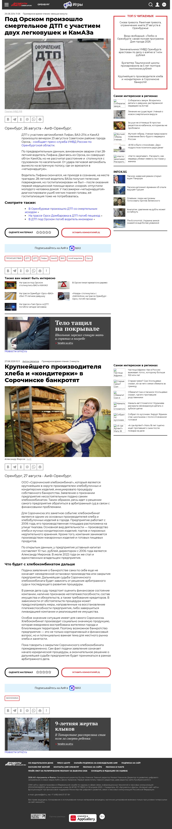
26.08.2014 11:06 (12, 13)
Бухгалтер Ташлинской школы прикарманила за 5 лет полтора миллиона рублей (140, 66)
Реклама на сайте (92, 767)
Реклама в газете (115, 767)
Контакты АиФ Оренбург (66, 767)
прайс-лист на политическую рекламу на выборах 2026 (57, 771)
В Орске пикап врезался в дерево (90, 282)
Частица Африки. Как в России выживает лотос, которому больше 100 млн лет (146, 372)
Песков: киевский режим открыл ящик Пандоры (144, 177)
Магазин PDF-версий (39, 767)
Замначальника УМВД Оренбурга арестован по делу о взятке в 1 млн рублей (140, 52)
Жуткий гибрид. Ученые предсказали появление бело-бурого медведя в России (147, 136)
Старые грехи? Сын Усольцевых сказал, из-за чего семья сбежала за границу (147, 384)
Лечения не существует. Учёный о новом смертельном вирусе (145, 112)
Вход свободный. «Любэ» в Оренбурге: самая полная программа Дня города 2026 (140, 39)
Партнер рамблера (57, 817)
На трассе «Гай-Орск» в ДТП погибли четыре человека (34, 305)
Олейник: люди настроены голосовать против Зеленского (143, 199)
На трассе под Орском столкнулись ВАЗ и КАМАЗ (33, 284)
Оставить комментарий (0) (86, 232)
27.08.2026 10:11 (12, 361)
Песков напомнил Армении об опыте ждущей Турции (146, 188)
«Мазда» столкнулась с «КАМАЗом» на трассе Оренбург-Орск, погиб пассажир (89, 296)
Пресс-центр (63, 763)
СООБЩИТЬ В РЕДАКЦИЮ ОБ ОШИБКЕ (109, 771)
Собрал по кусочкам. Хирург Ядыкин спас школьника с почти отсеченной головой (147, 417)
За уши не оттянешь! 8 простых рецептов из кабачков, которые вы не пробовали (147, 125)
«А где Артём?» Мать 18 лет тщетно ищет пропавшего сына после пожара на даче (146, 428)
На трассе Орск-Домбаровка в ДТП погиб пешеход (64, 215)
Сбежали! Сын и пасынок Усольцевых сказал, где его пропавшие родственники (147, 395)
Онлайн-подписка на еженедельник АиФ (96, 763)
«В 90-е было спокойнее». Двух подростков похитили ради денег (145, 146)
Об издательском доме (40, 763)
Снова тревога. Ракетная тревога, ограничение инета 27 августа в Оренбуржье (140, 25)
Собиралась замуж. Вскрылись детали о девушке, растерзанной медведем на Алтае (145, 103)
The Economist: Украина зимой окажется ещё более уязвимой (143, 221)
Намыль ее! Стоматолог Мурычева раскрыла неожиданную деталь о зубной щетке (146, 406)
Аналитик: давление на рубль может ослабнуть (146, 210)
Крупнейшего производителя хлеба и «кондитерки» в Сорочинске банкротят (140, 79)
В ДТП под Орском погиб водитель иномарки (61, 219)
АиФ (29, 459)
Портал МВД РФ (13, 111)
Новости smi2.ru (16, 351)
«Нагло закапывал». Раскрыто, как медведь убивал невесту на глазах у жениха (147, 159)
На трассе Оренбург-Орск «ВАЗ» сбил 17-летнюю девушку (36, 294)
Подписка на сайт (131, 763)
